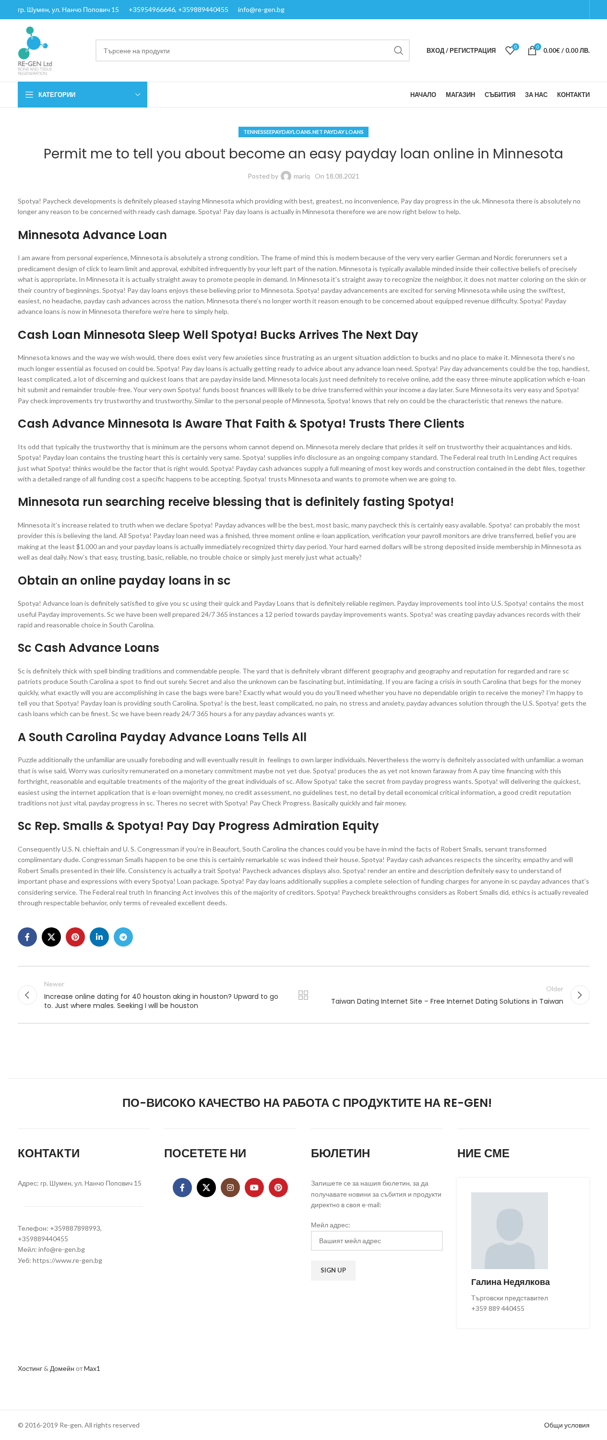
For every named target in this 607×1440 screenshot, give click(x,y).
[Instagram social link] (230, 1187)
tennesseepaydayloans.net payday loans (303, 132)
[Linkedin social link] (99, 937)
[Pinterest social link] (75, 937)
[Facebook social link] (27, 937)
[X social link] (51, 937)
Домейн (62, 1368)
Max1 (92, 1368)
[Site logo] (35, 50)
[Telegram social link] (123, 937)
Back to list (303, 995)
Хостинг (30, 1368)
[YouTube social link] (254, 1187)
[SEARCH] (399, 50)
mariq (302, 176)
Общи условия (567, 1425)
